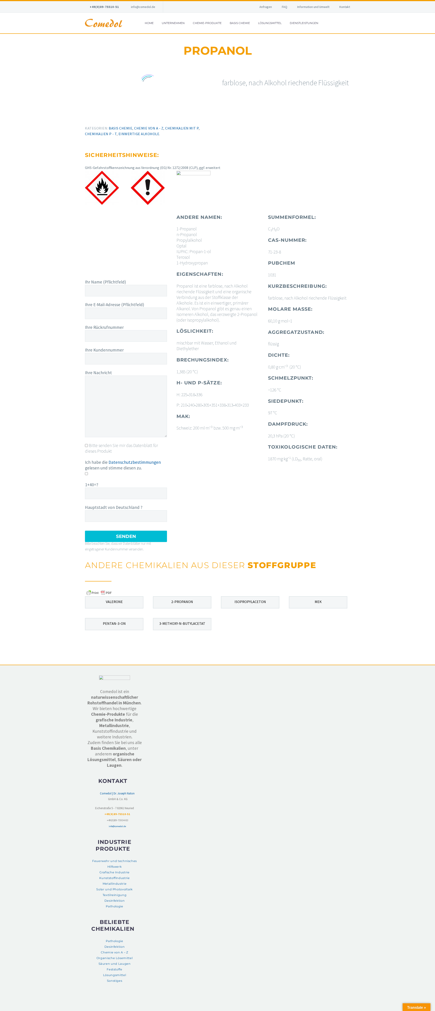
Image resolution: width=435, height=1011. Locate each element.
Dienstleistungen (304, 23)
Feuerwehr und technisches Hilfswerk (114, 863)
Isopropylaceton (250, 601)
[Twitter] (92, 117)
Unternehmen (173, 23)
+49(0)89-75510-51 (104, 7)
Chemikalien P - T (101, 134)
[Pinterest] (99, 117)
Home (149, 23)
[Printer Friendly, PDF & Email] (99, 593)
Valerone (114, 601)
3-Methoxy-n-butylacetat (182, 623)
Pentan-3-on (114, 623)
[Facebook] (85, 117)
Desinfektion (114, 900)
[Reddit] (118, 117)
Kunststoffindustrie (114, 878)
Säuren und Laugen (115, 963)
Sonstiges (114, 980)
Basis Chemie (240, 23)
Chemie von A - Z (148, 128)
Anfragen (265, 7)
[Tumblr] (105, 117)
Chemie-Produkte (207, 23)
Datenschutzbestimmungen (135, 462)
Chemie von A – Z (114, 952)
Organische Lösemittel (115, 958)
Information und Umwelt (313, 7)
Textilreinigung (115, 895)
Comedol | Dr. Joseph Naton (117, 793)
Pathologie (114, 906)
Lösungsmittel (270, 23)
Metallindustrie (115, 883)
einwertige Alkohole (139, 134)
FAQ (284, 7)
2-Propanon (182, 601)
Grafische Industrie (114, 872)
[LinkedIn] (112, 117)
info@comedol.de (143, 7)
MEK (318, 601)
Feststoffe (114, 969)
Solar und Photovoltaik (114, 889)
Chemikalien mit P (182, 128)
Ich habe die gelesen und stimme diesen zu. (123, 465)
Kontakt (344, 7)
